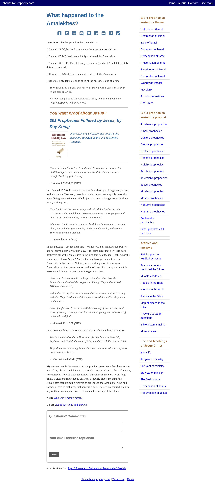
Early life (146, 352)
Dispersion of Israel (152, 49)
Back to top (118, 479)
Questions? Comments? (67, 416)
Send (54, 454)
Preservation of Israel (153, 62)
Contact (193, 3)
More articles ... (150, 331)
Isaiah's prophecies (152, 164)
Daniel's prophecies (152, 137)
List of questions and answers (71, 404)
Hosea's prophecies (152, 157)
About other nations (152, 96)
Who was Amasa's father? (68, 397)
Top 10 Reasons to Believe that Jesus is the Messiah (97, 468)
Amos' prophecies (151, 131)
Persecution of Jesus (153, 386)
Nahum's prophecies (153, 204)
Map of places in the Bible (153, 305)
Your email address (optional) (71, 438)
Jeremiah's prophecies (154, 178)
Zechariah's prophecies (147, 220)
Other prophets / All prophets (152, 231)
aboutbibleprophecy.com (18, 3)
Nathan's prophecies (153, 211)
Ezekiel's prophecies (153, 151)
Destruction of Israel (153, 35)
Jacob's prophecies (152, 171)
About (182, 3)
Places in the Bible (152, 296)
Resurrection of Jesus (154, 392)
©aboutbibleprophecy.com (95, 479)
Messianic (147, 89)
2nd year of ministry (152, 366)
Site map (207, 3)
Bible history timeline (153, 324)
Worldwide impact (151, 82)
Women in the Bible (152, 289)
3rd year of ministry (152, 372)
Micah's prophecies (152, 191)
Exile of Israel (149, 42)
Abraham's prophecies (154, 124)
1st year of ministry (152, 359)
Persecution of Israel (153, 56)
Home (171, 3)
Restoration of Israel (153, 76)
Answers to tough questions (151, 315)
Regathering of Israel (153, 69)
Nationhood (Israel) (152, 29)
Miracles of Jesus (151, 276)
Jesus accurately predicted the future (152, 267)
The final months (151, 379)
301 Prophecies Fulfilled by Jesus (151, 256)
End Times (147, 103)
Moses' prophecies (152, 198)
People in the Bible (152, 282)
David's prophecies (152, 144)
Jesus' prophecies (151, 184)
